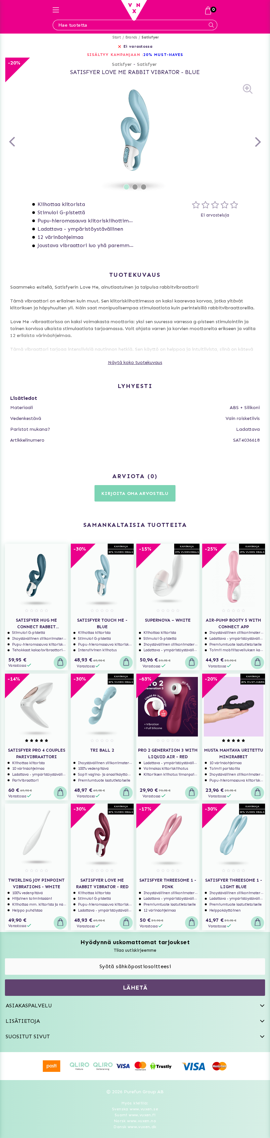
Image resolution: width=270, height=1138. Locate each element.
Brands (131, 37)
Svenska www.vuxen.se (135, 1109)
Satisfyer (150, 37)
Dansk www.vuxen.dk (135, 1127)
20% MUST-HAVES (163, 54)
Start (117, 37)
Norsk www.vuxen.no (135, 1121)
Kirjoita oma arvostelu (134, 493)
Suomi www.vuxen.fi (135, 1115)
